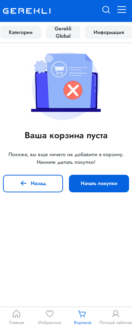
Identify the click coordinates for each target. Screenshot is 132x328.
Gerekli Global (63, 32)
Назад (38, 183)
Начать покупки (99, 183)
